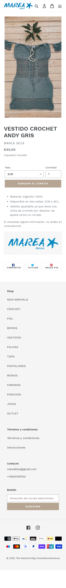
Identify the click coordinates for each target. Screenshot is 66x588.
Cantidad (50, 167)
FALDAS (12, 347)
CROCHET (14, 309)
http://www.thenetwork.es (45, 558)
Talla (7, 167)
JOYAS (11, 404)
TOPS (10, 356)
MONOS (12, 375)
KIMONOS (13, 385)
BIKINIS (12, 328)
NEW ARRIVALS (17, 299)
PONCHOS (14, 394)
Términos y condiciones (23, 438)
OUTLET (12, 413)
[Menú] (60, 6)
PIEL (10, 318)
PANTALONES (16, 366)
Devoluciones (16, 447)
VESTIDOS (14, 337)
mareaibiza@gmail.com (21, 469)
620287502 (19, 476)
